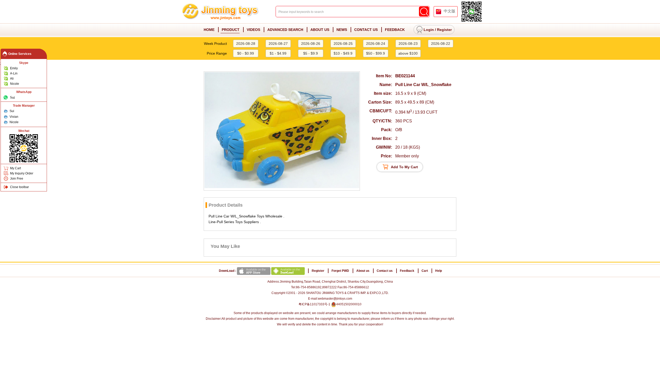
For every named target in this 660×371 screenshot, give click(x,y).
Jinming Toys (221, 11)
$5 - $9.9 (310, 53)
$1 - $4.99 (278, 53)
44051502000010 (348, 304)
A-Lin (14, 73)
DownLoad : (228, 271)
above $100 (408, 53)
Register (444, 30)
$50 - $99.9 (375, 53)
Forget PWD (340, 271)
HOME (209, 30)
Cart (425, 271)
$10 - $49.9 (343, 53)
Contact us (385, 271)
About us (362, 271)
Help (438, 271)
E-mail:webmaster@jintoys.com (330, 298)
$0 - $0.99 (245, 53)
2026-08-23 (408, 43)
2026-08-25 (343, 43)
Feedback (407, 271)
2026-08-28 (245, 43)
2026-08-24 (375, 43)
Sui (12, 97)
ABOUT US (319, 30)
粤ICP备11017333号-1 (314, 304)
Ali (12, 78)
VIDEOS (253, 30)
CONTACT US (366, 30)
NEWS (341, 30)
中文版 (449, 11)
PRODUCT (231, 30)
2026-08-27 (278, 43)
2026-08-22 (440, 43)
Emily (14, 68)
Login (429, 30)
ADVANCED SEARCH (285, 30)
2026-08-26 (310, 43)
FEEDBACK (395, 30)
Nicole (14, 84)
